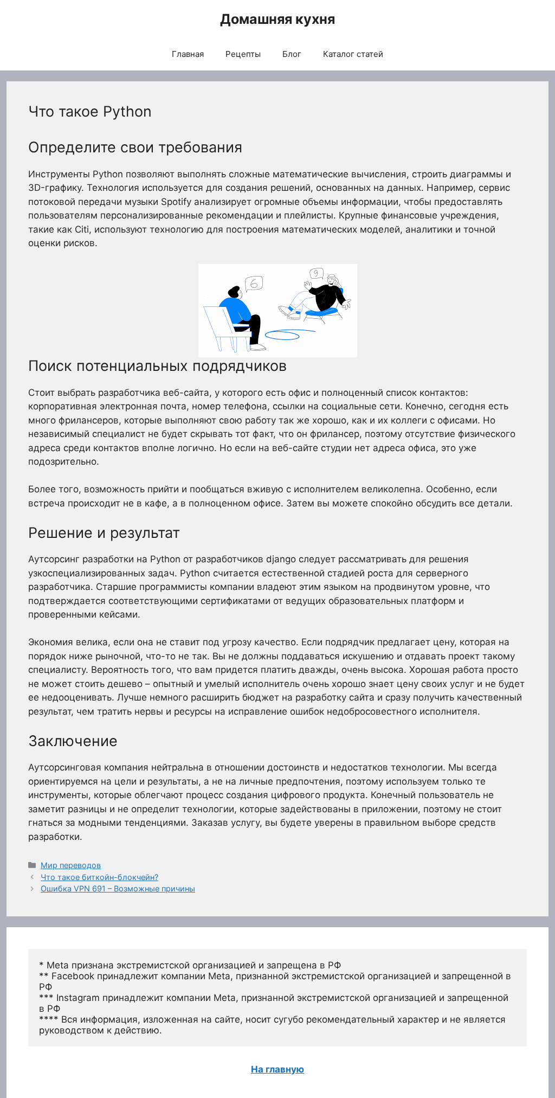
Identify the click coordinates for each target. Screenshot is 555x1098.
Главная (188, 54)
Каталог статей (353, 54)
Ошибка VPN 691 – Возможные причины (118, 888)
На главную (277, 1069)
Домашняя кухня (277, 19)
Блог (291, 54)
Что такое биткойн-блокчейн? (99, 877)
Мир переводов (71, 865)
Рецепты (243, 54)
